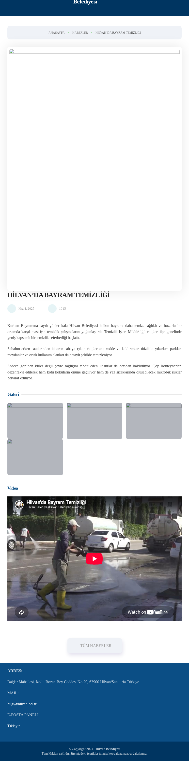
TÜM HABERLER (95, 645)
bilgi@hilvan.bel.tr (21, 704)
